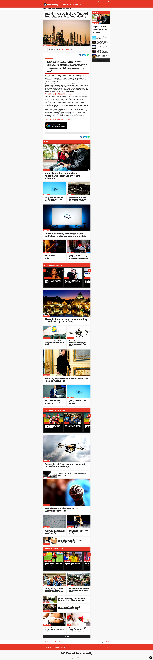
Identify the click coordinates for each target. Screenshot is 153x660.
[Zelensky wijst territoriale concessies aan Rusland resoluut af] (66, 350)
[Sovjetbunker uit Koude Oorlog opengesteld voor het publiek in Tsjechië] (78, 183)
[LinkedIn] (103, 641)
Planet (72, 5)
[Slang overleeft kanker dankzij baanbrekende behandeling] (50, 604)
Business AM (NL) (47, 647)
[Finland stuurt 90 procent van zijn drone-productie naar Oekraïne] (54, 183)
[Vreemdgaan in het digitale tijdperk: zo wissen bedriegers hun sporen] (78, 613)
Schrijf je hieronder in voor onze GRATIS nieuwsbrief (57, 119)
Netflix (47, 422)
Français (108, 1)
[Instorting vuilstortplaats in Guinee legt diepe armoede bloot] (78, 574)
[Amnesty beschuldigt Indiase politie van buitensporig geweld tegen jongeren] (50, 596)
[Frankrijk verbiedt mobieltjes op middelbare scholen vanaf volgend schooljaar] (66, 145)
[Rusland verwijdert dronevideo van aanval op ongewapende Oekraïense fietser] (78, 326)
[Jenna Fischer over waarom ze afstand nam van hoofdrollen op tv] (53, 269)
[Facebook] (98, 641)
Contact (107, 647)
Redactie (55, 47)
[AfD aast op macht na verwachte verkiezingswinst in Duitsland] (54, 385)
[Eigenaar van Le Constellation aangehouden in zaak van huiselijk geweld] (78, 240)
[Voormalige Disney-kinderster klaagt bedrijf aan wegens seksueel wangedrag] (66, 205)
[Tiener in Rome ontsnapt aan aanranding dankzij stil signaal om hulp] (66, 290)
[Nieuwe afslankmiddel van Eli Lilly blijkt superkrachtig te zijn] (54, 613)
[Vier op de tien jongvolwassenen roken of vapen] (54, 240)
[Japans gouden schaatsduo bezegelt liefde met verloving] (78, 515)
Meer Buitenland (103, 60)
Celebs (66, 278)
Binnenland (47, 337)
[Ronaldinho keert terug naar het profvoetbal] (73, 552)
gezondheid (47, 252)
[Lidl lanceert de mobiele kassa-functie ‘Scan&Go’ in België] (54, 326)
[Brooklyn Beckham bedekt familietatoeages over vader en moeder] (73, 269)
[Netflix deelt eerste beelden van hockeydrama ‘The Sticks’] (73, 414)
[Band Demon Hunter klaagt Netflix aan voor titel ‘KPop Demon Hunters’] (53, 414)
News (64, 5)
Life (80, 5)
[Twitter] (100, 641)
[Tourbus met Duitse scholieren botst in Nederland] (50, 471)
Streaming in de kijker (57, 8)
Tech (76, 5)
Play (68, 5)
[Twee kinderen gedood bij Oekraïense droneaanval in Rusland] (78, 385)
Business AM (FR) (56, 647)
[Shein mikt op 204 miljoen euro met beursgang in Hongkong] (50, 537)
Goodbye (63, 647)
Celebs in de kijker (47, 8)
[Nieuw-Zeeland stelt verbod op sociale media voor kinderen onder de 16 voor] (54, 574)
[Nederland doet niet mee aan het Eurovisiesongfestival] (66, 480)
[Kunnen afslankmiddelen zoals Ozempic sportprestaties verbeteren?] (53, 552)
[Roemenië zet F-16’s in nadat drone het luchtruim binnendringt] (66, 435)
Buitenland (47, 45)
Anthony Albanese (81, 86)
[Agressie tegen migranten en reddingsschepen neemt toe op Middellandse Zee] (54, 515)
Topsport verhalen (67, 8)
